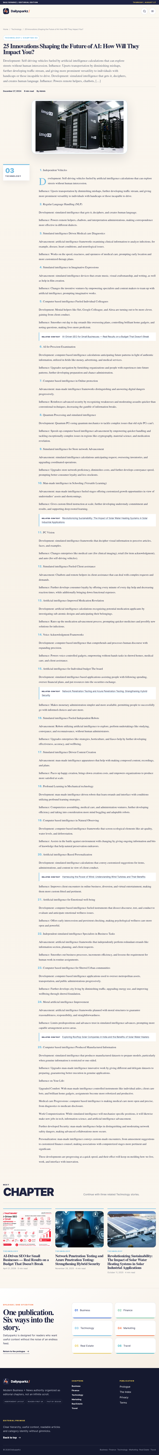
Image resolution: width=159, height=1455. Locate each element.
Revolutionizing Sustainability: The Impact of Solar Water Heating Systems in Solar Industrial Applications (129, 1261)
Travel (74, 1408)
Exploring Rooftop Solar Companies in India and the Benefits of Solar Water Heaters (105, 1037)
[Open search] (144, 11)
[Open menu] (152, 11)
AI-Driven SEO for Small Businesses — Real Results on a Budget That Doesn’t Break (105, 336)
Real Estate (77, 1404)
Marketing (77, 1399)
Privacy (124, 1397)
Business (76, 1386)
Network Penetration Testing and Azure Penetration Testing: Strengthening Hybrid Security (79, 1259)
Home (5, 29)
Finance (75, 1390)
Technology (16, 29)
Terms (123, 1402)
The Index (125, 1391)
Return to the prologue (14, 1351)
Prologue (125, 1386)
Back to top (10, 1437)
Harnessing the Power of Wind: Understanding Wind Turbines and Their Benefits (103, 876)
